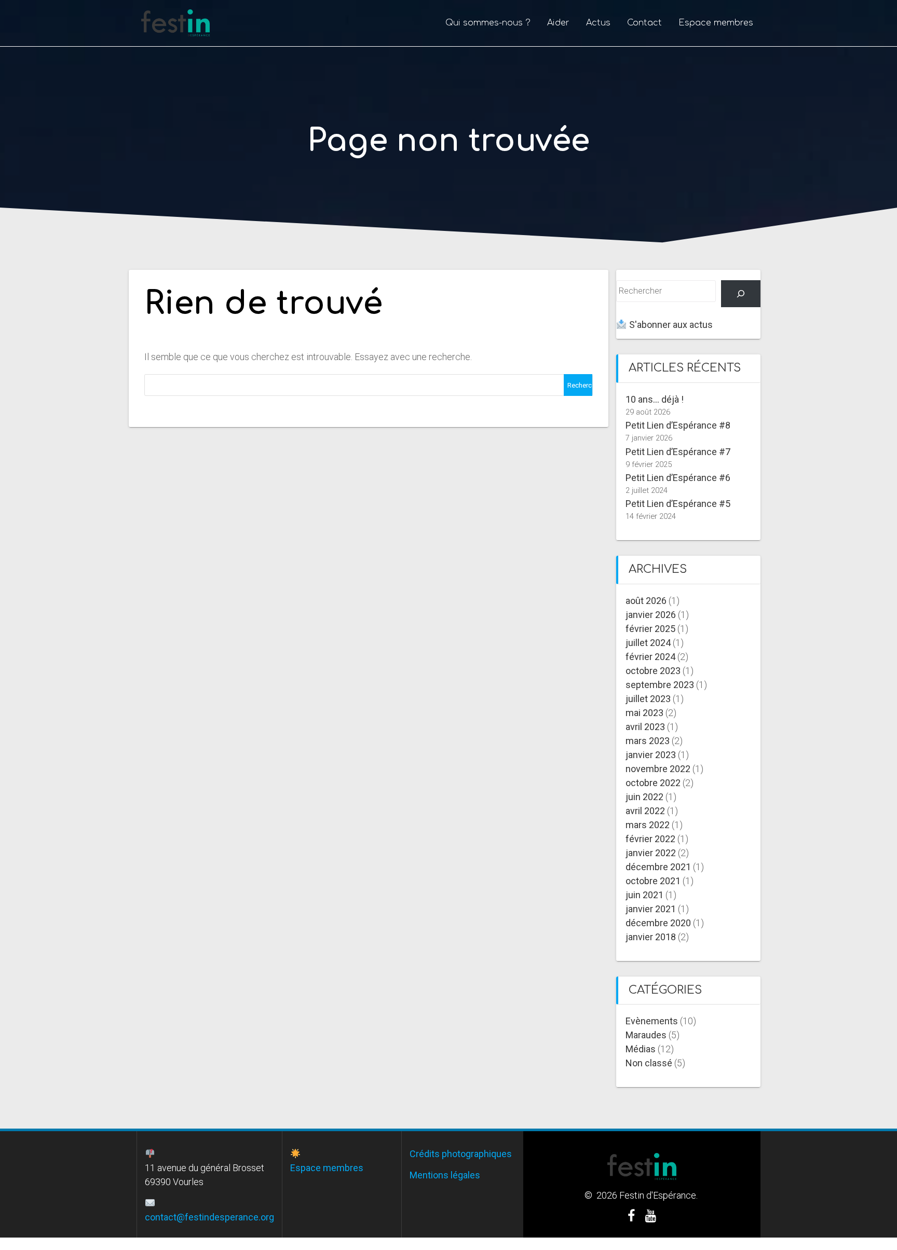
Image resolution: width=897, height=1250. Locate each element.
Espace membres (715, 23)
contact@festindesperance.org (209, 1217)
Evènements (652, 1020)
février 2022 (650, 838)
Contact (644, 23)
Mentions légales (445, 1175)
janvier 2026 (651, 614)
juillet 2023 (648, 698)
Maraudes (646, 1034)
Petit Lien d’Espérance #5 (678, 503)
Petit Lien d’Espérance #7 (678, 451)
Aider (558, 23)
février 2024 (650, 656)
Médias (641, 1048)
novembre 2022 (658, 768)
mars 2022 (648, 824)
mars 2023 (648, 740)
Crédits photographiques (461, 1153)
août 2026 (646, 600)
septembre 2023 (660, 684)
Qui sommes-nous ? (488, 23)
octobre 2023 (653, 670)
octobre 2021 (653, 880)
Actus (598, 23)
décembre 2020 (658, 922)
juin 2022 (644, 796)
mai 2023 (644, 712)
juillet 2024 (648, 642)
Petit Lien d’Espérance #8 (678, 425)
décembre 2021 (658, 866)
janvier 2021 (651, 908)
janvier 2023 (651, 754)
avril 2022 (645, 810)
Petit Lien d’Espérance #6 (678, 477)
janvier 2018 (651, 936)
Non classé (649, 1062)
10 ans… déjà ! (655, 399)
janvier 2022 (651, 852)
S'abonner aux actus (670, 324)
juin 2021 (644, 894)
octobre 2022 (653, 782)
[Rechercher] (740, 293)
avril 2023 (645, 726)
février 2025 (650, 628)
